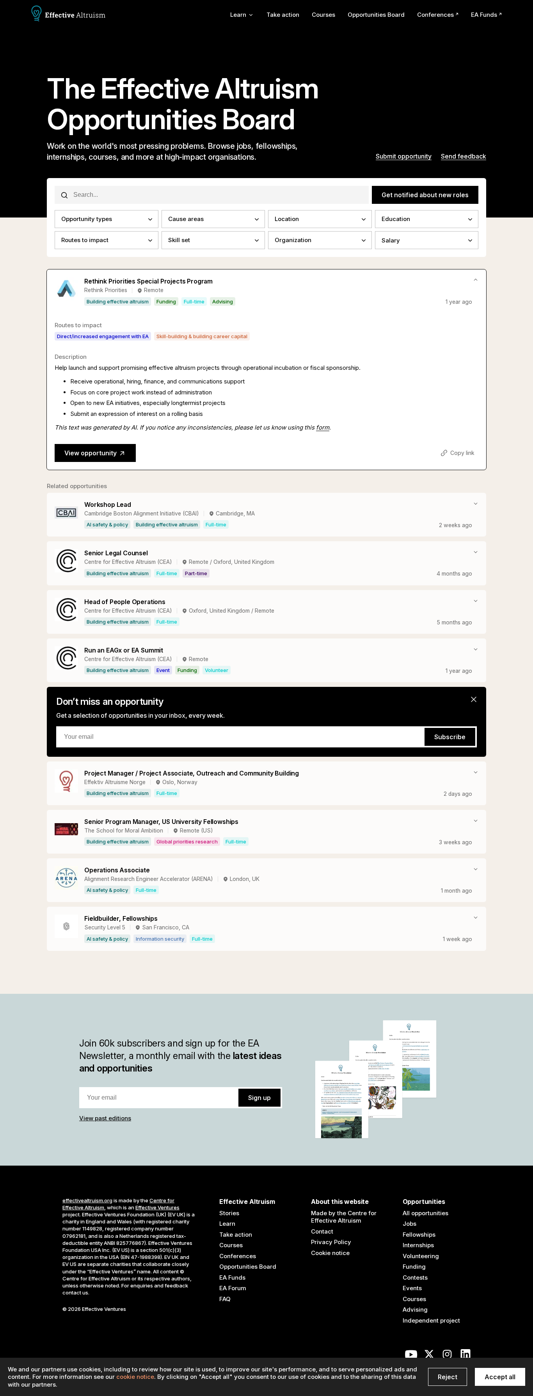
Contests (415, 1277)
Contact (322, 1231)
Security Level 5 (104, 927)
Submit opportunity (404, 156)
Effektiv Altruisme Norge (115, 782)
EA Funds (484, 14)
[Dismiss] (473, 699)
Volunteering (421, 1256)
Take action (282, 14)
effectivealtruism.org (87, 1200)
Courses (323, 14)
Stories (229, 1213)
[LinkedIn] (465, 1356)
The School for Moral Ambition (123, 830)
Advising (415, 1309)
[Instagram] (447, 1356)
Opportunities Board (376, 14)
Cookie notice (330, 1253)
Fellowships (419, 1234)
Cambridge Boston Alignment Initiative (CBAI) (141, 513)
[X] (429, 1356)
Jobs (409, 1223)
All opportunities (425, 1213)
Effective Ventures (157, 1207)
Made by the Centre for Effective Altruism (344, 1217)
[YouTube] (411, 1356)
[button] (117, 301)
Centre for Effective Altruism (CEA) (128, 561)
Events (412, 1288)
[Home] (68, 14)
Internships (418, 1245)
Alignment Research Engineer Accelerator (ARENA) (148, 878)
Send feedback (463, 156)
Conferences (435, 14)
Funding (414, 1266)
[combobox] (106, 219)
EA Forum (232, 1288)
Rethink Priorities (105, 290)
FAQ (225, 1299)
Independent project (431, 1320)
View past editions (105, 1118)
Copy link (462, 452)
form (322, 427)
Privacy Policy (331, 1242)
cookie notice (135, 1376)
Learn (227, 1223)
